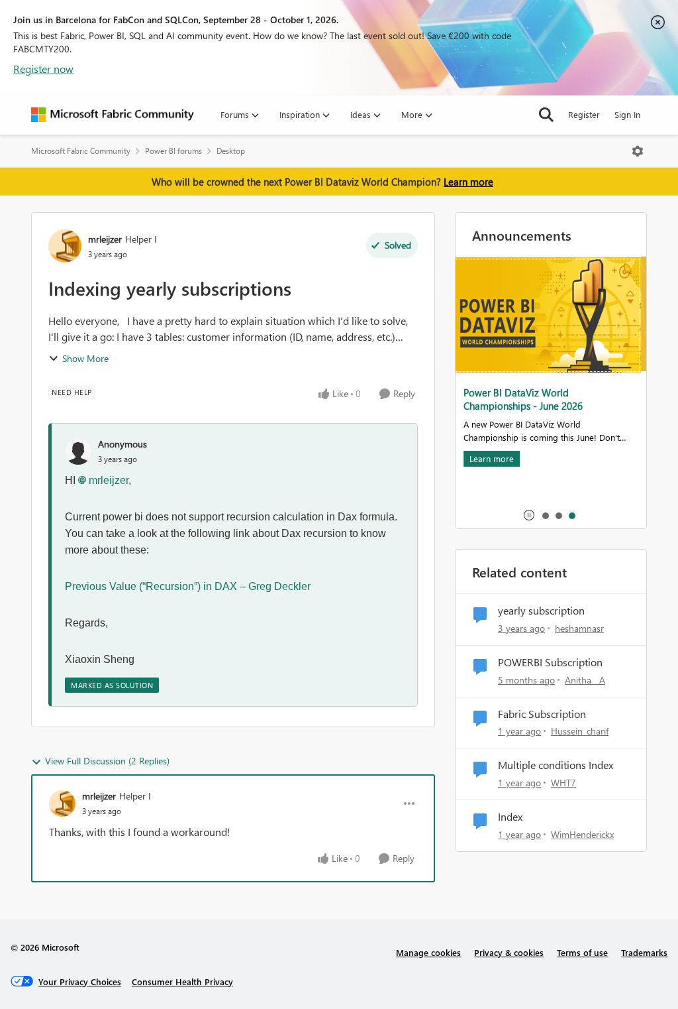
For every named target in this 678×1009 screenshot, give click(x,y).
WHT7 (563, 782)
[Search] (546, 115)
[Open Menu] (637, 151)
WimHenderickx (582, 834)
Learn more (468, 181)
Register (584, 114)
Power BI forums (173, 151)
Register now (43, 69)
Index (510, 816)
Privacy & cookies (509, 952)
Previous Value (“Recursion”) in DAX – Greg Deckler (188, 586)
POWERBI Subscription (550, 662)
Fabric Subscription (542, 714)
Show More (85, 358)
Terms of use (582, 952)
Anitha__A (585, 680)
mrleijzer (105, 239)
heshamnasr (579, 628)
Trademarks (644, 952)
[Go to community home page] (112, 114)
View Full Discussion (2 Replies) (107, 760)
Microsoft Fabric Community (80, 151)
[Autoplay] (529, 515)
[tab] (545, 515)
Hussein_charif (579, 731)
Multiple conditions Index (555, 765)
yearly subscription (541, 610)
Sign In (627, 114)
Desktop (231, 151)
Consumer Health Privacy (182, 981)
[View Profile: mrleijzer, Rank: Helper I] (64, 246)
